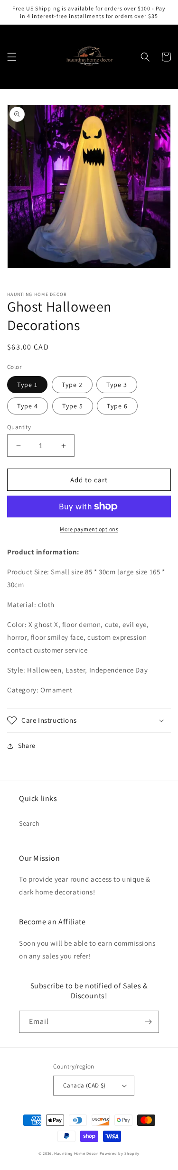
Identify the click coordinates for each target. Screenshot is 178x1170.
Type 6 (117, 406)
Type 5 (72, 406)
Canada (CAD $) (84, 1085)
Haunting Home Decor (76, 1153)
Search (29, 823)
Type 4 (27, 406)
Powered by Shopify (120, 1153)
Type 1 (27, 384)
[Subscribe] (148, 1022)
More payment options (89, 529)
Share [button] (27, 745)
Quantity (19, 427)
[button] (11, 56)
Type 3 (116, 384)
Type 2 (72, 384)
